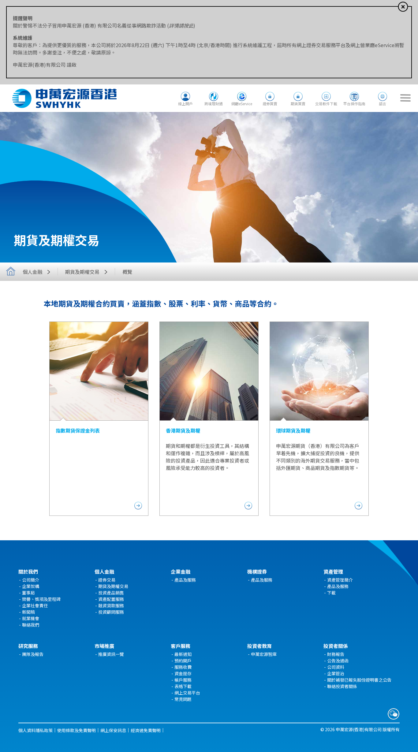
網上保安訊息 (113, 730)
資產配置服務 (111, 599)
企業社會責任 (35, 605)
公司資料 (335, 667)
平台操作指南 (354, 103)
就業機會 (30, 618)
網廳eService (241, 103)
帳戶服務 (183, 680)
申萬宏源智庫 (264, 654)
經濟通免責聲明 (146, 730)
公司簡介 (30, 580)
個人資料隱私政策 (35, 730)
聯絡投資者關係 (342, 686)
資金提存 (183, 673)
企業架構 (30, 586)
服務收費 (183, 667)
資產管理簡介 (340, 580)
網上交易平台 (187, 693)
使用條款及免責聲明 (76, 730)
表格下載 (183, 686)
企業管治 (335, 673)
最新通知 (183, 654)
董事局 (28, 593)
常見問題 (183, 699)
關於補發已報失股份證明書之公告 (359, 680)
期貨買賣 (298, 103)
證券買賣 (270, 103)
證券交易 (106, 580)
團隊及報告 (32, 654)
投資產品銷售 (111, 593)
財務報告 (335, 654)
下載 (331, 593)
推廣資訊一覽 (111, 654)
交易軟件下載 (326, 103)
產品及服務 (185, 580)
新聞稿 (28, 612)
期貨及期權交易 (113, 586)
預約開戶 (183, 660)
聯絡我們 (30, 625)
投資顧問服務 (111, 612)
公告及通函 (338, 660)
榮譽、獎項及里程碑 (41, 599)
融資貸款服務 (111, 605)
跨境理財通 (213, 103)
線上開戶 (185, 103)
